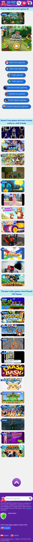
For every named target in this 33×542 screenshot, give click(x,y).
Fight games (17, 75)
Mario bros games (17, 62)
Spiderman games (17, 94)
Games (28, 508)
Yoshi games (17, 81)
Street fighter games (17, 100)
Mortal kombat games (17, 88)
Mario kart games (17, 69)
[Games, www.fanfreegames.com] (12, 3)
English (7, 528)
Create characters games (17, 106)
